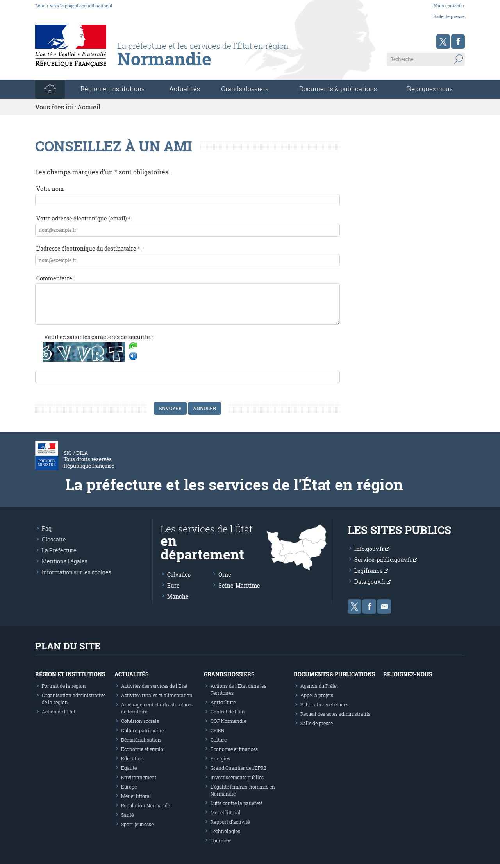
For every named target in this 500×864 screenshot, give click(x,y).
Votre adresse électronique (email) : (84, 218)
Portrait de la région (64, 686)
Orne (224, 574)
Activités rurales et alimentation (157, 695)
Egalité (129, 768)
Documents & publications (338, 88)
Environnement (138, 777)
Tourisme (221, 840)
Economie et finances (234, 749)
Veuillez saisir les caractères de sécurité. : (99, 337)
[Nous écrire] (384, 606)
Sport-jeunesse (137, 824)
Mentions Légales (65, 561)
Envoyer (170, 408)
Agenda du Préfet (319, 686)
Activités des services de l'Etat (154, 686)
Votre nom (50, 188)
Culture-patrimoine (142, 730)
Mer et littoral (136, 796)
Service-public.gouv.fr (383, 559)
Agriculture (223, 702)
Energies (220, 758)
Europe (129, 786)
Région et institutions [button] (112, 88)
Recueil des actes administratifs (335, 714)
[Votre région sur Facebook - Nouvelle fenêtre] (458, 41)
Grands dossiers (244, 88)
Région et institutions (70, 674)
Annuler (204, 408)
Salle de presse (449, 16)
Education (132, 758)
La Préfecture (59, 550)
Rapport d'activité (230, 822)
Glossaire (54, 539)
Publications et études (324, 704)
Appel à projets (316, 695)
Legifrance (369, 570)
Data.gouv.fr (370, 581)
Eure (173, 585)
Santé (127, 815)
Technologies (225, 831)
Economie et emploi (143, 749)
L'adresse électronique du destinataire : (88, 248)
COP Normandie (228, 721)
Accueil (88, 107)
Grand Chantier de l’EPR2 (238, 768)
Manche (178, 596)
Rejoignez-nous (430, 88)
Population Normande (145, 805)
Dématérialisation (141, 740)
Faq (47, 528)
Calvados (179, 574)
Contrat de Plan (228, 711)
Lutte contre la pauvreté (236, 803)
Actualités (184, 88)
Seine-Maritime (239, 585)
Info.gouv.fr (369, 548)
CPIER (217, 730)
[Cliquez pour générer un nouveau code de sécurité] (133, 346)
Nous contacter (449, 6)
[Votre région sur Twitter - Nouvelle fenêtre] (443, 41)
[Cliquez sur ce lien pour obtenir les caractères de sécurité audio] (133, 356)
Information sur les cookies (76, 572)
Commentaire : (55, 278)
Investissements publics (237, 777)
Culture (219, 740)
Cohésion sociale (140, 721)
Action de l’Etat (58, 711)
